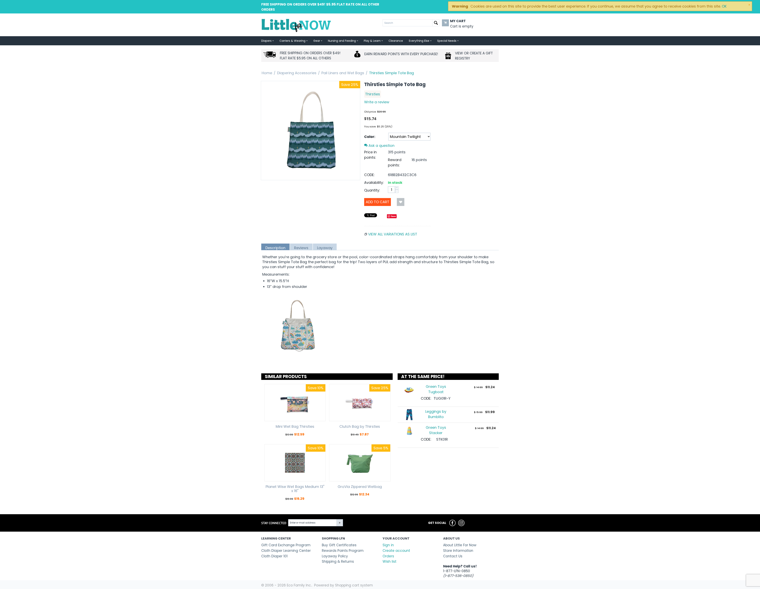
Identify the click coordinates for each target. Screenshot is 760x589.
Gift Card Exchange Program (286, 545)
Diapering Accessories (296, 72)
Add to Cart (377, 201)
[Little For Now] (296, 25)
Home (267, 72)
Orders (388, 556)
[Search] (435, 22)
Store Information (458, 550)
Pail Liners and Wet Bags (342, 72)
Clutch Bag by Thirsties (359, 426)
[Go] (339, 522)
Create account (396, 550)
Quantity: (372, 190)
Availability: (374, 182)
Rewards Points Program (343, 550)
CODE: (369, 174)
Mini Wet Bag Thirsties (295, 426)
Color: (369, 136)
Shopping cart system (354, 585)
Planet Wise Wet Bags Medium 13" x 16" (295, 489)
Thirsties (372, 94)
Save (393, 216)
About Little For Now (459, 545)
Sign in (388, 545)
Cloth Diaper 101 (274, 556)
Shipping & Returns (338, 561)
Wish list (389, 561)
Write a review (376, 102)
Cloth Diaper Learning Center (286, 550)
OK (724, 6)
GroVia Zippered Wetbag (360, 487)
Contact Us (452, 556)
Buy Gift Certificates (339, 545)
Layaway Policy (335, 556)
